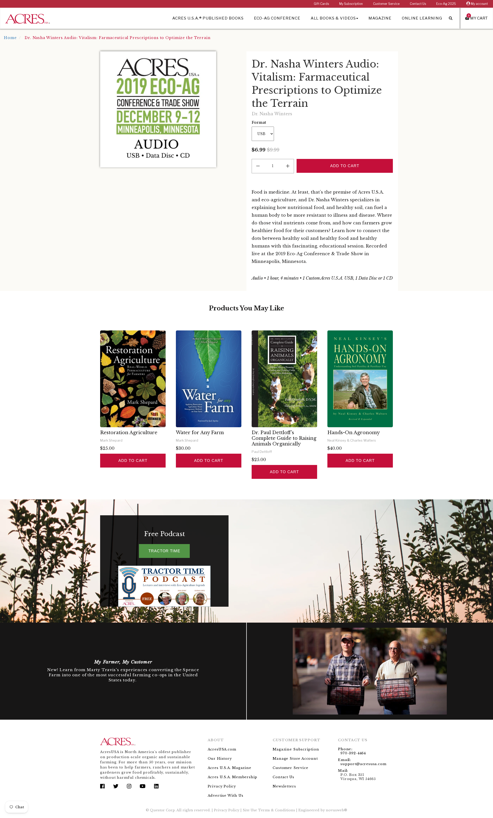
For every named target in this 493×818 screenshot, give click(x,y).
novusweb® (336, 810)
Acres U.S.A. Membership (233, 777)
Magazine (380, 18)
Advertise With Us (225, 795)
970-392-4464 (353, 753)
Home (10, 37)
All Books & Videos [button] (333, 18)
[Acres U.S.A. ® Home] (27, 18)
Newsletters (284, 786)
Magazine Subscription (296, 749)
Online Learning (422, 18)
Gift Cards (321, 4)
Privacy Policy (222, 786)
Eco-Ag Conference (277, 18)
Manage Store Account (295, 758)
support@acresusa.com (363, 764)
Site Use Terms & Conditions (269, 810)
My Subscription (351, 4)
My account (479, 4)
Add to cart (132, 460)
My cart (478, 18)
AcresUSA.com (222, 749)
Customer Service (386, 4)
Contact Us (418, 4)
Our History (220, 758)
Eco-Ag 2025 (446, 4)
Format (259, 122)
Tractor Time (164, 551)
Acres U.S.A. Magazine (229, 768)
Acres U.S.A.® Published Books (207, 18)
